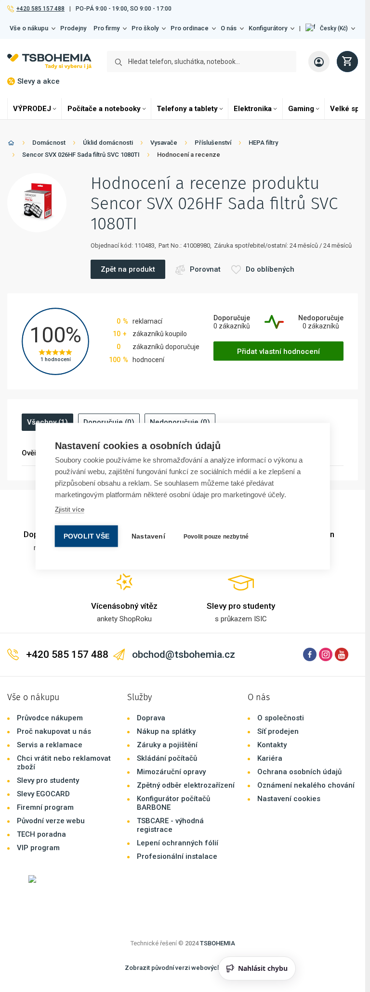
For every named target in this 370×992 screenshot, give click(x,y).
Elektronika (253, 108)
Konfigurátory (268, 28)
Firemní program (45, 807)
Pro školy (145, 28)
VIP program (38, 847)
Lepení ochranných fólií (177, 843)
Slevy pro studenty (48, 780)
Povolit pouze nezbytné (216, 536)
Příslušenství (213, 142)
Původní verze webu (51, 820)
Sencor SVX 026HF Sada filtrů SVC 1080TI (81, 154)
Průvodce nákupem (50, 718)
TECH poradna (41, 834)
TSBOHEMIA (217, 943)
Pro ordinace (190, 28)
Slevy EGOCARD (43, 794)
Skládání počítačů (167, 758)
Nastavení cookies (288, 798)
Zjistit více (69, 509)
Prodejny (73, 28)
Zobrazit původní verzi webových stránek (184, 967)
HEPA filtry (263, 142)
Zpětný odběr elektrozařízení (186, 785)
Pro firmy (106, 28)
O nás (229, 28)
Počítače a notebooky (104, 108)
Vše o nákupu (29, 28)
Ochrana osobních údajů (299, 771)
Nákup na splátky (166, 731)
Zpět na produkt (128, 269)
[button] (330, 28)
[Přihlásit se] (319, 61)
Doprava (151, 718)
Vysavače (163, 142)
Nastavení (148, 536)
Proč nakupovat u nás (54, 731)
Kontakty (272, 745)
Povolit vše (86, 536)
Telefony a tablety (187, 108)
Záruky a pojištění (167, 745)
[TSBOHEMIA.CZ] (49, 61)
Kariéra (269, 758)
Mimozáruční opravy (171, 771)
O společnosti (280, 718)
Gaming (301, 108)
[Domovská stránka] (11, 144)
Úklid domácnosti (108, 142)
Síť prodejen (278, 731)
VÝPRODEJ (32, 108)
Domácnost (49, 142)
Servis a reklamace (49, 745)
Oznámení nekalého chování (306, 785)
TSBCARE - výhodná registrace (170, 825)
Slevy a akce (38, 81)
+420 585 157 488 (40, 8)
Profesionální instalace (177, 856)
